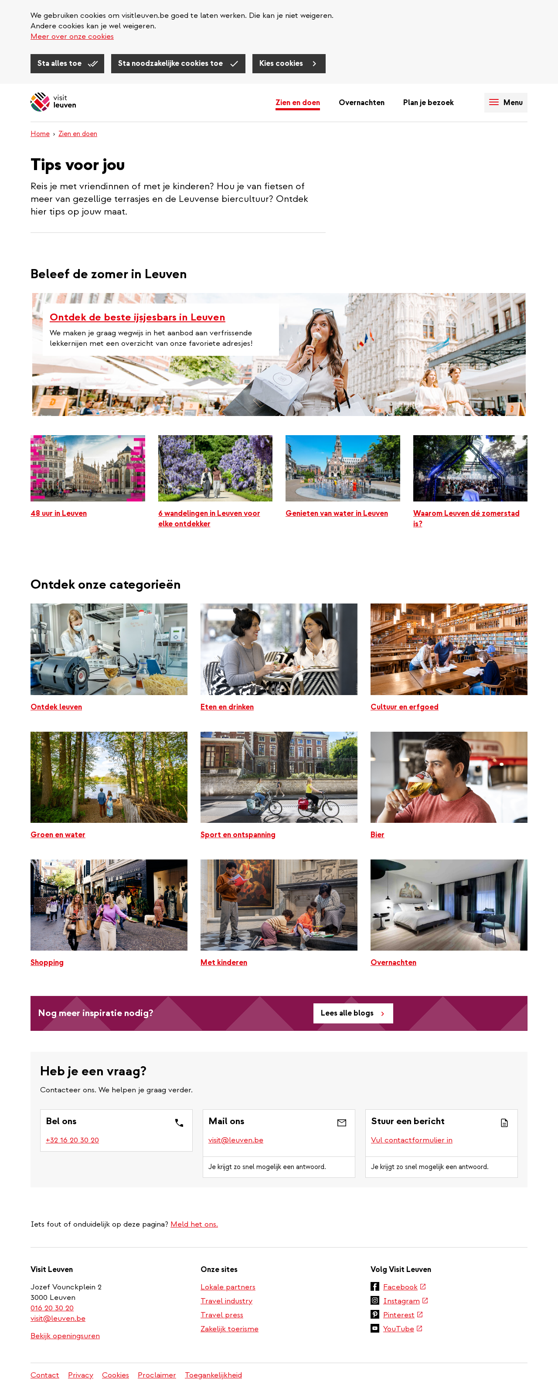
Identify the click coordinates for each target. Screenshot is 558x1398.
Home (40, 134)
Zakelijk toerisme (230, 1329)
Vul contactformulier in (412, 1140)
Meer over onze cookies (72, 36)
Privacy (80, 1375)
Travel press (222, 1315)
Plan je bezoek (428, 103)
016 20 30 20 (53, 1308)
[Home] (53, 102)
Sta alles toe (60, 63)
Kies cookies (282, 63)
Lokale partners (228, 1287)
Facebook (404, 1287)
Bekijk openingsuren (65, 1336)
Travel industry (226, 1301)
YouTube (403, 1329)
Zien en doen (298, 103)
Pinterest (403, 1315)
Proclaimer (157, 1375)
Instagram (406, 1301)
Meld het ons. (194, 1224)
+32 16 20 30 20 (73, 1140)
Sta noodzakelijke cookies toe (171, 63)
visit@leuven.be (235, 1140)
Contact (45, 1375)
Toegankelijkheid (213, 1375)
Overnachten (361, 103)
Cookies (115, 1375)
